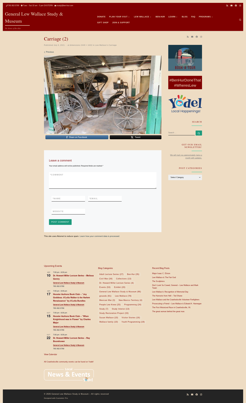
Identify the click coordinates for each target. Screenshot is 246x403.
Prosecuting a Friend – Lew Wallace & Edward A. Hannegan (176, 304)
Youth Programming (133, 322)
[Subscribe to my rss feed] (227, 5)
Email (93, 198)
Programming (132, 305)
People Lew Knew (110, 305)
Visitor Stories (131, 318)
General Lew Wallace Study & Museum (68, 282)
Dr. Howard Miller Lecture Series (116, 283)
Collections (123, 279)
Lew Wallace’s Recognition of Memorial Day (170, 292)
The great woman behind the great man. (168, 312)
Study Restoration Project (114, 313)
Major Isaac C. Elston (161, 273)
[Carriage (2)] (102, 95)
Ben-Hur (133, 274)
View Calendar (50, 354)
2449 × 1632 (86, 45)
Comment (56, 175)
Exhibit (119, 287)
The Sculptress (158, 281)
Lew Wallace (123, 296)
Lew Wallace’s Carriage (106, 45)
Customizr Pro (62, 398)
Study (103, 309)
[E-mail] (231, 5)
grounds (105, 296)
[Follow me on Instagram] (240, 5)
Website (58, 211)
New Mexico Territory (130, 300)
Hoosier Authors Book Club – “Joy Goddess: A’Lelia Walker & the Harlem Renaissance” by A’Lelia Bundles (71, 297)
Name (57, 198)
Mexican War (107, 300)
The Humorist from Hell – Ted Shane (167, 296)
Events (104, 287)
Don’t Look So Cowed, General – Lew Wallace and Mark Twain (175, 286)
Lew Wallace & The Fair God (164, 277)
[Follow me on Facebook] (236, 5)
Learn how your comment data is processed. (100, 236)
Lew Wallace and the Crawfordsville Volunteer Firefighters (175, 300)
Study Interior (120, 309)
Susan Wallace (108, 318)
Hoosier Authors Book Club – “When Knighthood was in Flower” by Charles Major (72, 319)
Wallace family (108, 322)
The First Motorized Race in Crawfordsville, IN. (171, 308)
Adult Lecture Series (111, 274)
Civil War (105, 279)
